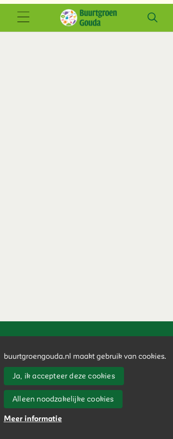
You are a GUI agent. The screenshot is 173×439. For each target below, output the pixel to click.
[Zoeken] (152, 18)
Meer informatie (33, 419)
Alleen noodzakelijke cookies (63, 399)
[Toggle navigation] (23, 18)
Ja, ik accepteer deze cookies (63, 376)
